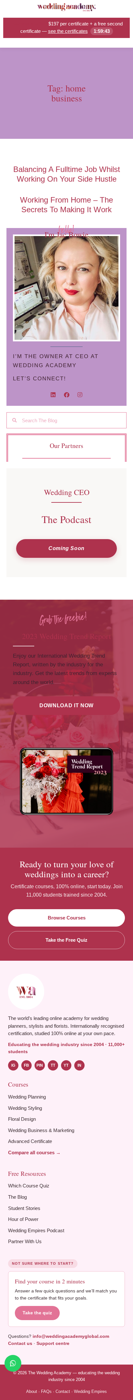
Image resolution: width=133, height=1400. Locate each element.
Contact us (20, 1343)
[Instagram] (80, 395)
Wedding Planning (27, 1097)
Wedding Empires (90, 1391)
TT (53, 1065)
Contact (63, 1391)
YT (66, 1065)
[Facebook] (67, 395)
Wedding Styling (25, 1108)
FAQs (46, 1391)
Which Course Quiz (28, 1185)
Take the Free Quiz (66, 940)
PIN (39, 1065)
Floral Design (22, 1119)
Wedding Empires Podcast (36, 1230)
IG (13, 1065)
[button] (66, 548)
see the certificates (68, 31)
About (31, 1391)
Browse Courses (67, 917)
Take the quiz (37, 1312)
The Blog (17, 1197)
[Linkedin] (53, 395)
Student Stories (24, 1208)
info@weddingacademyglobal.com (71, 1336)
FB (26, 1065)
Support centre (52, 1343)
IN (79, 1065)
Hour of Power (23, 1219)
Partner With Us (25, 1241)
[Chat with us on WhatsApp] (13, 1363)
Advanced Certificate (30, 1141)
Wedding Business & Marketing (41, 1130)
